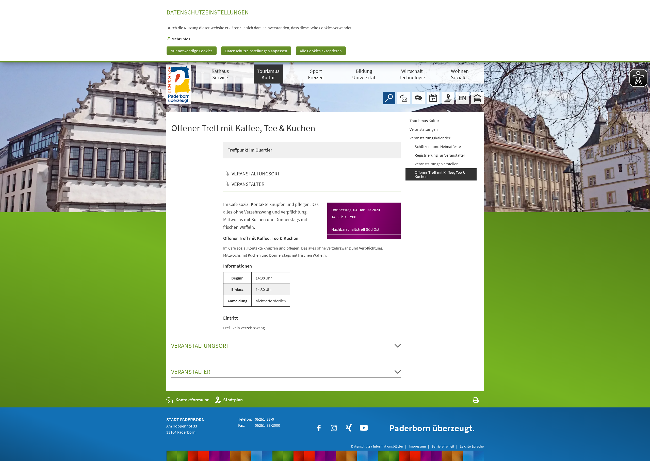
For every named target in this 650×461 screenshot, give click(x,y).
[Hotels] (477, 98)
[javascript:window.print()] (471, 401)
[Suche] (389, 98)
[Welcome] (462, 98)
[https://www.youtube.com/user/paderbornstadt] (364, 428)
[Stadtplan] (448, 98)
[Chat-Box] (418, 98)
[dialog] (325, 31)
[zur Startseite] (178, 84)
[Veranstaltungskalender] (433, 98)
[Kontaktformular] (403, 98)
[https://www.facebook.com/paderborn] (319, 428)
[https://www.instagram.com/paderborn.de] (334, 428)
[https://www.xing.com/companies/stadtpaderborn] (349, 428)
